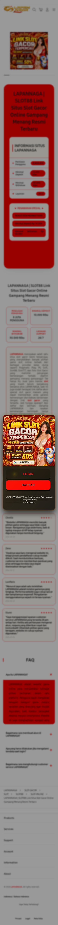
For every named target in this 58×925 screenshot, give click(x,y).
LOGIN (28, 474)
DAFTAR (28, 485)
